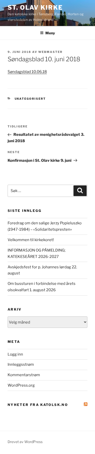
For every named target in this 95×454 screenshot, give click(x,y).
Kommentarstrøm (24, 375)
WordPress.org (21, 385)
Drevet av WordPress (25, 442)
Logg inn (15, 354)
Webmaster (50, 52)
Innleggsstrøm (21, 364)
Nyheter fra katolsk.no (38, 405)
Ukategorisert (30, 98)
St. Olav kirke (35, 7)
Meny (50, 33)
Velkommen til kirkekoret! (31, 240)
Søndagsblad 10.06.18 (27, 71)
